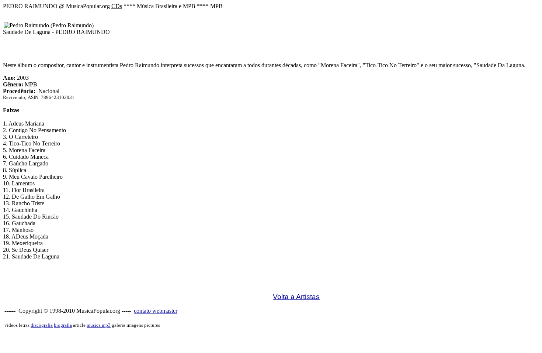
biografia (63, 325)
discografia (42, 325)
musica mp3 (99, 325)
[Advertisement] (137, 282)
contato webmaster (155, 311)
